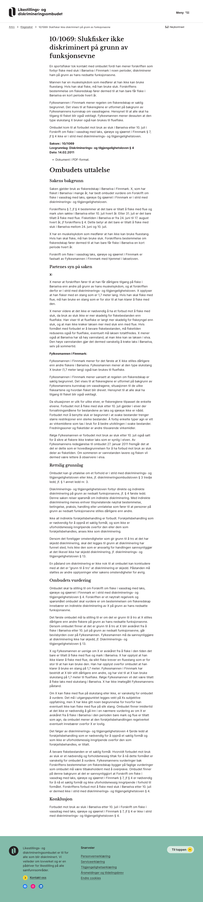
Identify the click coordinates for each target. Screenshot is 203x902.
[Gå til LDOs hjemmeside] (35, 16)
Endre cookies (91, 878)
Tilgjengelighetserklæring (99, 867)
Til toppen (179, 849)
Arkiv (12, 27)
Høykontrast (177, 26)
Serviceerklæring (93, 861)
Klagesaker (27, 27)
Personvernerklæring (95, 856)
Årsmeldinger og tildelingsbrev (102, 872)
